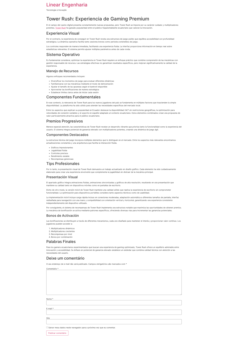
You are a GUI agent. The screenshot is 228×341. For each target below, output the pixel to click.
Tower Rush (60, 28)
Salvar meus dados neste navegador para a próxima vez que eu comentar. (81, 328)
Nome (49, 299)
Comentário (52, 269)
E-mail (50, 308)
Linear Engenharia (66, 5)
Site (48, 318)
